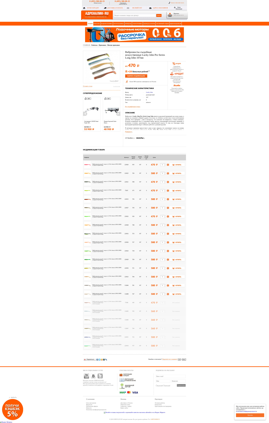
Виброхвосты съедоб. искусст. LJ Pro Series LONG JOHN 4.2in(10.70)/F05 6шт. (106, 165)
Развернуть (128, 132)
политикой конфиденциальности (246, 411)
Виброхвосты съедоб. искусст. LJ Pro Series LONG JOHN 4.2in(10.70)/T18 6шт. (106, 251)
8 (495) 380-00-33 (97, 1)
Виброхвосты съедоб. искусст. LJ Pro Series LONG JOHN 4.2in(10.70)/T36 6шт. (106, 208)
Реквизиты (158, 404)
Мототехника (118, 23)
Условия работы (160, 403)
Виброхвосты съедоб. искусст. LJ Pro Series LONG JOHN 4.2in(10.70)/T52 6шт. (106, 336)
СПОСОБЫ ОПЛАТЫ (126, 370)
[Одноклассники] (102, 359)
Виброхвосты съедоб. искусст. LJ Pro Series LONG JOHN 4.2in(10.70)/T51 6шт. (106, 268)
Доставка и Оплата (127, 403)
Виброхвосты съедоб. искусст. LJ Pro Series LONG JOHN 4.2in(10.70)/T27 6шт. (106, 242)
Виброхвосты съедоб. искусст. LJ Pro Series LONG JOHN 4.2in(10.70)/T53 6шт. (106, 234)
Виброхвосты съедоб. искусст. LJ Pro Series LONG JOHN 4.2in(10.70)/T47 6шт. (106, 294)
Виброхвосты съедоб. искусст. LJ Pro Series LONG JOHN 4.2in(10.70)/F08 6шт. (106, 182)
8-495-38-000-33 (155, 419)
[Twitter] (99, 359)
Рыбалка (97, 23)
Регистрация (179, 8)
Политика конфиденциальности (96, 409)
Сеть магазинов (91, 403)
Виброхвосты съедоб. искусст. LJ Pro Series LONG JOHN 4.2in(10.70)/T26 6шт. (106, 173)
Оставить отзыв (87, 86)
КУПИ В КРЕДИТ (93, 8)
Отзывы (130, 138)
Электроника (137, 23)
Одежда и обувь (149, 23)
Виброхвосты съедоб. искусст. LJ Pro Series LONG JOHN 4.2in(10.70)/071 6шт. (106, 190)
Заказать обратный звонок (177, 2)
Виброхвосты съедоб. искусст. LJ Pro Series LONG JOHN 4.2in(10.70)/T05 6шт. (106, 311)
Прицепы (128, 23)
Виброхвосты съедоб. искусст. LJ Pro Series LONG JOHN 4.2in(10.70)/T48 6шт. (106, 225)
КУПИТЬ (178, 165)
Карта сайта (124, 408)
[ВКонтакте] (97, 359)
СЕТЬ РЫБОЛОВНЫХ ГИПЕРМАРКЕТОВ (95, 16)
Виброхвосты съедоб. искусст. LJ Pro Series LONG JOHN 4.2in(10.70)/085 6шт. (106, 302)
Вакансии (89, 404)
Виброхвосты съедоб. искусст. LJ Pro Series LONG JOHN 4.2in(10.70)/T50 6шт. (106, 259)
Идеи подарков (175, 23)
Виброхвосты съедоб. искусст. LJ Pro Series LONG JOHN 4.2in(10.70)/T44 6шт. (106, 328)
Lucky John (149, 92)
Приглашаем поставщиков (163, 406)
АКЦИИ (90, 23)
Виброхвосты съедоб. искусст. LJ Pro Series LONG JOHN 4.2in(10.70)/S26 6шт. (106, 216)
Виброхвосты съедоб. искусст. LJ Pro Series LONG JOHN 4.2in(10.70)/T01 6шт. (106, 285)
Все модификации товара (132, 106)
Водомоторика (106, 23)
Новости (89, 408)
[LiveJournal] (106, 359)
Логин (179, 7)
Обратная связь (125, 404)
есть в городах (96, 303)
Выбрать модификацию (136, 76)
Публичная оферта (92, 406)
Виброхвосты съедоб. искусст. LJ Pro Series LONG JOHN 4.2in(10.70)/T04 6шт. (106, 277)
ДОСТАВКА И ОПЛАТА (115, 8)
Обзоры (140, 138)
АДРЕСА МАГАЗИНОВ (160, 8)
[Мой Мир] (104, 359)
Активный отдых (162, 23)
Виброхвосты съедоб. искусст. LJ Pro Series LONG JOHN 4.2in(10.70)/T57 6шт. (106, 345)
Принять (250, 415)
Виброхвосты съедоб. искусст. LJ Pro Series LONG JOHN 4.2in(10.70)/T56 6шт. (106, 199)
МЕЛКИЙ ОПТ (137, 8)
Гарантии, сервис (126, 406)
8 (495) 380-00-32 (122, 1)
